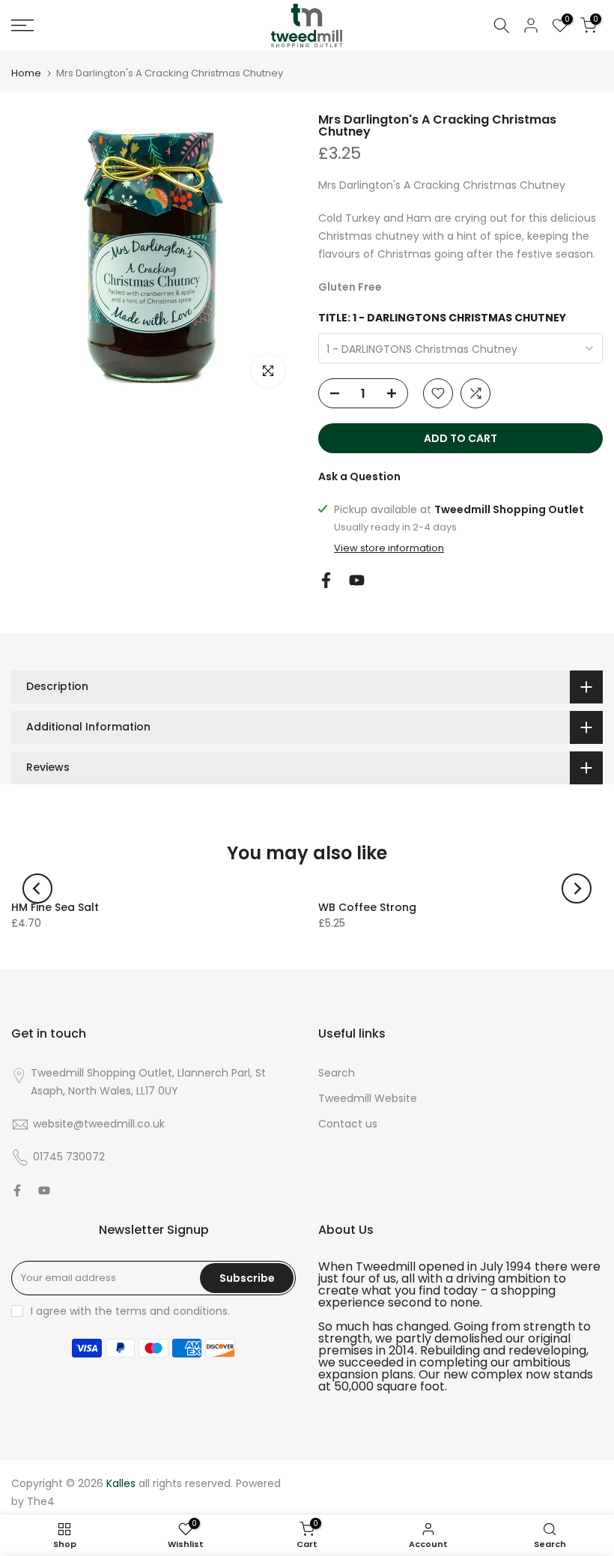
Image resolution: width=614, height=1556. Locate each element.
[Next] (577, 888)
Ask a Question (359, 476)
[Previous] (37, 888)
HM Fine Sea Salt (55, 907)
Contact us (347, 1123)
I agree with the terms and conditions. (130, 1311)
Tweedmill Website (367, 1098)
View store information (389, 548)
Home (26, 73)
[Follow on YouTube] (357, 580)
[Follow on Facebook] (326, 580)
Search (336, 1072)
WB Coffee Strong (367, 907)
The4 (41, 1501)
